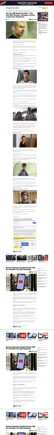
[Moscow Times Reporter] (6, 19)
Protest (18, 216)
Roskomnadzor (24, 325)
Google (18, 325)
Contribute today (44, 8)
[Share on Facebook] (29, 19)
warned (17, 309)
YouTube (20, 325)
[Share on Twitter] (30, 19)
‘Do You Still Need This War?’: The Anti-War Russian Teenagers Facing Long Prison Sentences (20, 15)
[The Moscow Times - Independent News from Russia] (12, 8)
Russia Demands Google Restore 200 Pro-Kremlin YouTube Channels (20, 268)
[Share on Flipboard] (35, 19)
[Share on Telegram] (31, 19)
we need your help (16, 236)
